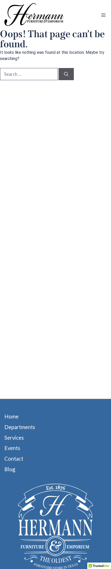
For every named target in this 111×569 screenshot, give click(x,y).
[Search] (66, 74)
